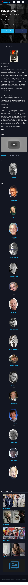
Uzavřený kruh (6, 508)
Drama (10, 14)
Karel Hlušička (14, 200)
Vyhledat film (8, 30)
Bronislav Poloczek (13, 293)
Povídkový (16, 14)
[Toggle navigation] (23, 2)
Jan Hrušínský (14, 423)
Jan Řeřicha (14, 403)
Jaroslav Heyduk (14, 276)
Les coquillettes (6, 540)
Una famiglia (6, 524)
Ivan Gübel (14, 460)
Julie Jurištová (14, 442)
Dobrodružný (4, 14)
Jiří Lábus (14, 217)
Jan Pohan (14, 385)
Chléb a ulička (6, 573)
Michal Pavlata (14, 312)
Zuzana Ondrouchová (14, 349)
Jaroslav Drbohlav (14, 329)
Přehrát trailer (20, 30)
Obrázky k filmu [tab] (14, 155)
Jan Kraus (14, 480)
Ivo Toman (14, 177)
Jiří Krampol (14, 237)
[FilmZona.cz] (6, 2)
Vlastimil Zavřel (14, 365)
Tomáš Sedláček (14, 257)
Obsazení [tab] (3, 155)
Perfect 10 (5, 556)
